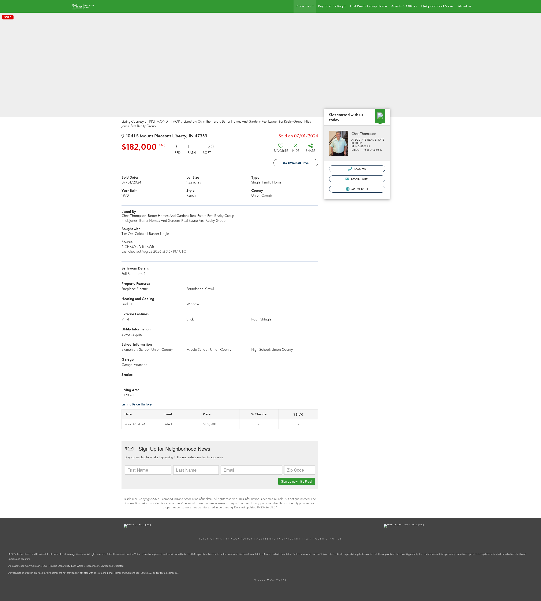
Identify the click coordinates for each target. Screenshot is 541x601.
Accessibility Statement (279, 539)
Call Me (359, 168)
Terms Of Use (210, 539)
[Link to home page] (86, 6)
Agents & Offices (404, 6)
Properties (306, 8)
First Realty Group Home (368, 6)
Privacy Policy (239, 539)
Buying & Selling (332, 8)
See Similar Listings (296, 162)
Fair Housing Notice (323, 539)
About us (464, 6)
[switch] (280, 149)
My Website (360, 188)
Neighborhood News (437, 6)
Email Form (359, 178)
